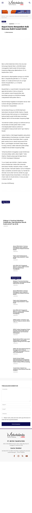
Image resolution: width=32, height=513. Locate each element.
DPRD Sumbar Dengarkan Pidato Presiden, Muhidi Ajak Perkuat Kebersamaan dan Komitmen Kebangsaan (21, 331)
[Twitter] (12, 36)
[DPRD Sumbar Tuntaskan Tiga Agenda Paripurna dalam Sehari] (7, 323)
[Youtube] (27, 456)
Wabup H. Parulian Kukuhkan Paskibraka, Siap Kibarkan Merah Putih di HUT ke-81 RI (14, 222)
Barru (7, 16)
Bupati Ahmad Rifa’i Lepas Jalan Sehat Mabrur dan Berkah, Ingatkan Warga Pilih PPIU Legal (21, 340)
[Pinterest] (16, 36)
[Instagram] (18, 456)
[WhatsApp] (19, 36)
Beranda (3, 16)
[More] (23, 36)
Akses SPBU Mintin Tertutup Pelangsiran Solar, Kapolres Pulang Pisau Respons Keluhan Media (21, 247)
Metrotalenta (9, 32)
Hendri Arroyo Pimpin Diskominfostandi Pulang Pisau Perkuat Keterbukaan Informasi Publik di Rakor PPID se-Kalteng (21, 360)
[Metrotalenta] (3, 32)
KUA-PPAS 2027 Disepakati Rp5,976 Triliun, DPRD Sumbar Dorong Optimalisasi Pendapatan (21, 267)
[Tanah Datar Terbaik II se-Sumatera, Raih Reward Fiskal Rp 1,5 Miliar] (7, 371)
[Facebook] (8, 36)
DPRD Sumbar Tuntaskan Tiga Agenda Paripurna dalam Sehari (21, 320)
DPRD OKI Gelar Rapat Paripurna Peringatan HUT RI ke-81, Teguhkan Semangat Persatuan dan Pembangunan (21, 350)
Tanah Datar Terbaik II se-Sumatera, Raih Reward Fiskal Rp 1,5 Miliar (21, 369)
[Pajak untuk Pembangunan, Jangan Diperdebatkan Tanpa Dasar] (7, 259)
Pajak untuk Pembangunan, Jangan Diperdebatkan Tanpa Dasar (21, 257)
